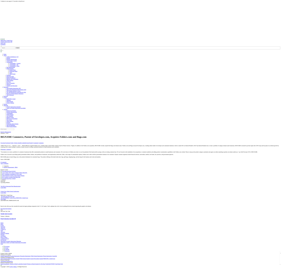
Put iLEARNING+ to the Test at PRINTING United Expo (14, 197)
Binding (8, 58)
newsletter (16, 108)
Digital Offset (12, 70)
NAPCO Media (13, 266)
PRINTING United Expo (6, 40)
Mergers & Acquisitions (11, 118)
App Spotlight (9, 116)
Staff (2, 230)
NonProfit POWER (50, 264)
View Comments (4, 163)
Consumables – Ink (13, 64)
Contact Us (3, 229)
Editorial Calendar (5, 233)
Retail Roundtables (5, 264)
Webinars (8, 100)
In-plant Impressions (15, 256)
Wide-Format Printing (11, 126)
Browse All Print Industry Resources (14, 93)
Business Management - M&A (11, 167)
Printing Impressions (5, 256)
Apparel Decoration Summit (36, 258)
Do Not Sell (3, 240)
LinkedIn (7, 249)
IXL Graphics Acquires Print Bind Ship (11, 177)
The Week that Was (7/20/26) (9, 178)
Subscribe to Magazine (11, 241)
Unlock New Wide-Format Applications (10, 191)
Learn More (3, 187)
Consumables (9, 62)
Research (6, 96)
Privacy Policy (4, 237)
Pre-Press (8, 81)
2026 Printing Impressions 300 (13, 88)
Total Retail (3, 261)
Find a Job (3, 43)
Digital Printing (10, 68)
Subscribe (6, 105)
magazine (13, 106)
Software (8, 84)
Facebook (7, 246)
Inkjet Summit (9, 101)
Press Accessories (10, 83)
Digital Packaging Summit (13, 258)
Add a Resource (10, 95)
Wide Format (12, 74)
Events (5, 97)
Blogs (2, 224)
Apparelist (54, 256)
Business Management (11, 59)
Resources (6, 87)
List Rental (3, 236)
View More (3, 199)
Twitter (6, 248)
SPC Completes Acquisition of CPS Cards (12, 174)
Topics (5, 55)
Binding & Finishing (11, 110)
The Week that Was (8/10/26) (9, 171)
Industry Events (10, 117)
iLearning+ (3, 44)
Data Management (10, 67)
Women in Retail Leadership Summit (18, 264)
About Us (3, 228)
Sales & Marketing (10, 125)
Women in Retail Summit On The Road (36, 264)
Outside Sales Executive (6, 213)
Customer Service (5, 238)
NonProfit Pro (9, 261)
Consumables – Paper (14, 66)
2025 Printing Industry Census (13, 91)
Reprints (2, 234)
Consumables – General (14, 63)
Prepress (8, 122)
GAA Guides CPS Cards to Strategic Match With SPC (14, 172)
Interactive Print (10, 76)
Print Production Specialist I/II (8, 218)
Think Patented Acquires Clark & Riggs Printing (13, 175)
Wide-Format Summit (25, 258)
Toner (10, 72)
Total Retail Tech (59, 264)
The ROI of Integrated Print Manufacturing (10, 186)
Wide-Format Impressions (37, 256)
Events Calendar (10, 102)
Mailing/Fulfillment (10, 77)
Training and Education (11, 85)
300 (6, 41)
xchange (5, 109)
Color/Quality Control (11, 60)
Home (5, 54)
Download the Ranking (6, 208)
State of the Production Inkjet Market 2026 (16, 89)
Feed (2, 244)
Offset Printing (9, 80)
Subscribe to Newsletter (13, 242)
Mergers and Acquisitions (12, 79)
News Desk (9, 120)
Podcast (5, 104)
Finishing (8, 75)
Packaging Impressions (25, 256)
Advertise (3, 232)
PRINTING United (10, 99)
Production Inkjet (13, 71)
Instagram (7, 251)
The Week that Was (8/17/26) (7, 196)
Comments (41, 143)
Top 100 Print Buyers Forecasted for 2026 (16, 92)
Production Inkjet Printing (12, 124)
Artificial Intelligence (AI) (12, 56)
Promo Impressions (47, 256)
